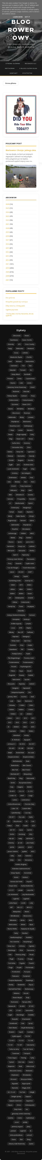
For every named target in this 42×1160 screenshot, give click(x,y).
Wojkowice (15, 1075)
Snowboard (13, 1023)
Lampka (28, 624)
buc (27, 1109)
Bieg (20, 538)
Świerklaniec (14, 340)
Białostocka (15, 765)
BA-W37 (31, 744)
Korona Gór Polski (16, 881)
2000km (29, 714)
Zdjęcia (10, 1105)
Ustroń (12, 572)
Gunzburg (22, 834)
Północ (13, 671)
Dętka (31, 817)
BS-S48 (21, 748)
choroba (30, 460)
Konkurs (25, 877)
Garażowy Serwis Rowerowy (17, 387)
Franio (21, 606)
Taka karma (30, 1045)
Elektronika (19, 348)
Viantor (31, 1062)
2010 (7, 268)
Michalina (31, 409)
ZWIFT (30, 572)
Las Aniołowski (13, 894)
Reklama (16, 993)
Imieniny (11, 843)
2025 (7, 208)
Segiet (10, 1015)
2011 (7, 264)
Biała (27, 761)
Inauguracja (27, 508)
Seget (25, 469)
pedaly (25, 1122)
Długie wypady (21, 434)
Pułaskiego (29, 980)
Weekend (31, 348)
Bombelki (27, 374)
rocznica (23, 697)
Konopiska (16, 619)
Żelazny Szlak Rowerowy (17, 1144)
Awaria (10, 409)
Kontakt (14, 73)
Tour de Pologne (12, 568)
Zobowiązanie (29, 1105)
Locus (13, 628)
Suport (21, 1032)
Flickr (17, 826)
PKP (22, 649)
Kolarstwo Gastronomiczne (21, 869)
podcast (13, 1131)
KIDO (32, 851)
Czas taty (28, 813)
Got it (27, 17)
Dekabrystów (19, 598)
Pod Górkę (11, 963)
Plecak (31, 955)
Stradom (11, 1032)
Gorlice (12, 834)
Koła (9, 482)
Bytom (30, 503)
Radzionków (30, 361)
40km (21, 589)
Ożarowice (14, 366)
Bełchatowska (17, 761)
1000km (23, 533)
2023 (7, 216)
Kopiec (20, 512)
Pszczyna (27, 972)
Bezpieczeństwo (28, 757)
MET (11, 907)
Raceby (11, 985)
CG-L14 (21, 791)
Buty (11, 787)
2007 (7, 280)
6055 (32, 727)
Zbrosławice (26, 529)
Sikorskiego (20, 1015)
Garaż (21, 830)
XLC (31, 370)
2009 (7, 272)
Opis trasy (27, 641)
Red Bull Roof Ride (15, 989)
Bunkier (28, 538)
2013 (7, 256)
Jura (18, 465)
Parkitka (30, 649)
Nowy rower (16, 641)
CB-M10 (12, 791)
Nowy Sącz (11, 946)
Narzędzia (22, 551)
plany (28, 1126)
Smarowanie (26, 1019)
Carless (14, 800)
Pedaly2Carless (17, 654)
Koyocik (29, 881)
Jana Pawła (30, 843)
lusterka (10, 1118)
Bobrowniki (30, 778)
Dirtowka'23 (20, 495)
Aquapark (27, 740)
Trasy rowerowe (25, 486)
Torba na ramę (14, 1049)
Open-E (15, 555)
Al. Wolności (16, 740)
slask (32, 697)
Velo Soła (21, 1062)
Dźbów (15, 602)
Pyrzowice (15, 404)
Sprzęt (30, 1023)
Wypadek (15, 1084)
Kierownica (28, 860)
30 (8, 727)
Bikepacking (27, 774)
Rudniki (30, 675)
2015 (7, 248)
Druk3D (30, 598)
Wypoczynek (26, 1084)
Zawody (31, 456)
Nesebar (25, 933)
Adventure (16, 735)
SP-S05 (31, 1006)
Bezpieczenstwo (13, 757)
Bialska (10, 452)
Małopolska (16, 912)
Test (23, 366)
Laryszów (30, 890)
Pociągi (30, 959)
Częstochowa (30, 379)
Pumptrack (26, 976)
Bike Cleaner (27, 765)
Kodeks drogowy (21, 864)
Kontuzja (26, 619)
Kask (19, 856)
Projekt (19, 967)
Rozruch (32, 499)
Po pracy (20, 959)
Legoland (26, 899)
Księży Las (21, 546)
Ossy (21, 645)
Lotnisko (25, 353)
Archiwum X (11, 744)
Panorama (30, 950)
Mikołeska (13, 920)
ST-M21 (18, 1010)
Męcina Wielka (12, 929)
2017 (7, 240)
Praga (11, 967)
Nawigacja (26, 636)
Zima (28, 447)
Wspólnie (15, 529)
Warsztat (26, 391)
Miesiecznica (27, 916)
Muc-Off (20, 632)
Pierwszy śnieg (20, 955)
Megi (10, 439)
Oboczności (16, 336)
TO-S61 (10, 1045)
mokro (20, 1118)
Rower (27, 336)
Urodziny (15, 473)
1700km (30, 709)
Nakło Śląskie (20, 516)
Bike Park (15, 770)
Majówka (30, 512)
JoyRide (24, 851)
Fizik (33, 821)
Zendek (11, 460)
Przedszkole (16, 972)
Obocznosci (16, 413)
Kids (19, 860)
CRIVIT (22, 796)
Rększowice (16, 679)
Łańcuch (29, 1135)
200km (9, 718)
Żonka (19, 379)
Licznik (23, 903)
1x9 (21, 714)
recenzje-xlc (29, 581)
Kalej (12, 856)
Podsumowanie (28, 400)
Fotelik (25, 826)
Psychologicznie (25, 667)
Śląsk (19, 701)
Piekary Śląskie (12, 396)
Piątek (28, 654)
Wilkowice (13, 490)
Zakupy (16, 576)
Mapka (29, 628)
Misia (30, 920)
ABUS (32, 533)
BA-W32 (22, 744)
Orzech (13, 486)
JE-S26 (20, 843)
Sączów (26, 679)
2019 (7, 232)
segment (23, 1131)
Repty (10, 348)
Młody (10, 516)
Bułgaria (20, 787)
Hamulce (10, 499)
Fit (26, 821)
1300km (11, 709)
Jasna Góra (29, 542)
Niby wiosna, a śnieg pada (15, 306)
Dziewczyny (15, 508)
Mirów (23, 920)
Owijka (30, 645)
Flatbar (9, 826)
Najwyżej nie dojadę (27, 929)
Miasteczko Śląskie (16, 357)
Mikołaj (11, 632)
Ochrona (22, 946)
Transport (27, 1053)
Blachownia (27, 421)
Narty (16, 933)
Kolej (32, 434)
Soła (22, 1023)
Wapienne (11, 1066)
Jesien (30, 847)
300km (29, 585)
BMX (10, 495)
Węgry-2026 (26, 1088)
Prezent (13, 667)
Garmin (29, 830)
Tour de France (28, 1049)
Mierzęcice (11, 551)
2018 (7, 236)
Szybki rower (30, 563)
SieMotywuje (28, 426)
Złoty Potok (18, 1109)
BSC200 (30, 748)
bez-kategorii (26, 473)
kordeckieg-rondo (15, 581)
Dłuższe (11, 542)
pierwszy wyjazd (17, 1126)
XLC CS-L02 (11, 1092)
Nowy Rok (20, 452)
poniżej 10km (12, 697)
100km (13, 585)
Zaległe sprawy (16, 1096)
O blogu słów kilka (28, 68)
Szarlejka (30, 1032)
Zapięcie (28, 1096)
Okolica (31, 551)
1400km (21, 709)
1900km (13, 714)
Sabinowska (15, 525)
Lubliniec (32, 546)
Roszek (26, 993)
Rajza (21, 671)
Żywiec (31, 1144)
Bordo (13, 783)
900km (31, 731)
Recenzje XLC (30, 63)
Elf (8, 821)
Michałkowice (15, 916)
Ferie (31, 477)
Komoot (32, 615)
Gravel (32, 387)
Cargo (31, 796)
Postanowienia (14, 662)
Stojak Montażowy (27, 1028)
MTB (20, 628)
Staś (30, 366)
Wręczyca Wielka (26, 1079)
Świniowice (28, 701)
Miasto (27, 912)
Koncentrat (27, 873)
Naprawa (15, 636)
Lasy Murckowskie (28, 894)
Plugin (12, 959)
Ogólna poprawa (12, 310)
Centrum (24, 396)
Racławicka (21, 985)
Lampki (20, 890)
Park (10, 955)
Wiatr (20, 1066)
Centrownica (26, 800)
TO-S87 (19, 1045)
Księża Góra (13, 886)
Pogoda (22, 963)
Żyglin (11, 465)
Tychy (32, 1058)
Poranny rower (29, 658)
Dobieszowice (13, 400)
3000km (16, 727)
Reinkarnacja (29, 989)
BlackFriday (11, 778)
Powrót (31, 963)
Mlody (22, 417)
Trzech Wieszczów (29, 568)
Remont (23, 520)
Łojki (11, 701)
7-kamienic (12, 731)
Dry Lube (22, 817)
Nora (32, 482)
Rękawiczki (11, 1006)
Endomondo (25, 602)
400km (12, 589)
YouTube (22, 1092)
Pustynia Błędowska (15, 980)
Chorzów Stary (29, 804)
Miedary (17, 482)
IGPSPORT (29, 838)
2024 (7, 212)
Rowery (21, 675)
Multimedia (12, 417)
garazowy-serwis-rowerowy (21, 1114)
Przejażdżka (21, 499)
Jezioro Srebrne (13, 851)
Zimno (19, 1105)
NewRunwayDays (16, 937)
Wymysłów (21, 456)
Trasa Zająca (12, 1058)
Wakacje (10, 456)
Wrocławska (27, 1075)
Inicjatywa (31, 606)
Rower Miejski (17, 997)
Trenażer (23, 370)
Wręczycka (11, 684)
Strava (31, 439)
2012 (7, 260)
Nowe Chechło (27, 340)
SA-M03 (22, 1006)
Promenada (29, 967)
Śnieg (28, 1139)
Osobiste (13, 645)
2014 (7, 252)
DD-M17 (12, 817)
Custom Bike (26, 808)
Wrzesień (13, 1079)
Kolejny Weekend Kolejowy (16, 615)
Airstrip (26, 735)
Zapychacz (29, 1101)
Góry (30, 834)
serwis (29, 383)
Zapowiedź (26, 688)
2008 (7, 276)
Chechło (29, 357)
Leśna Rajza (13, 903)
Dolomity (11, 344)
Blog (20, 778)
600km (12, 593)
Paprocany (25, 555)
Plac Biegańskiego (14, 658)
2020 (7, 228)
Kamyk (11, 512)
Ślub (21, 1139)
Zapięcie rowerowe (15, 1101)
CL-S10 (30, 791)
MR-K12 (29, 907)
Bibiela (13, 538)
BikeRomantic (19, 503)
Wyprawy (22, 684)
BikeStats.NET (15, 774)
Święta (10, 434)
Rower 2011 (20, 439)
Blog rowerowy (21, 29)
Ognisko (31, 946)
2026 (7, 204)
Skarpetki (15, 1019)
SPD (10, 1010)
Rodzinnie (16, 391)
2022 (7, 220)
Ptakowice (15, 976)
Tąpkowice (30, 452)
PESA (21, 950)
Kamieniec (10, 546)
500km (29, 589)
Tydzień (11, 1062)
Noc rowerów (14, 942)
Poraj (9, 563)
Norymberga (27, 942)
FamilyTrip (11, 606)
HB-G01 (11, 838)
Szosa (16, 353)
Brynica (13, 383)
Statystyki (27, 73)
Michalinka (20, 409)
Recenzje (27, 413)
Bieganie (21, 460)
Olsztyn (31, 516)
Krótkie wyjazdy (16, 624)
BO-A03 (11, 748)
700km (22, 731)
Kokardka (21, 611)
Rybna (32, 520)
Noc (25, 482)
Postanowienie (28, 662)
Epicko (20, 542)
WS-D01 (21, 572)
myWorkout (30, 1118)
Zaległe (32, 1092)
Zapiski (25, 576)
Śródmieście (13, 477)
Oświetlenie (13, 649)
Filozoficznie (18, 821)
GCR (33, 826)
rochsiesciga (12, 533)
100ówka (12, 705)
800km (21, 593)
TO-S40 (30, 1040)
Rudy (27, 997)
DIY (10, 598)
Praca (33, 396)
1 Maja (12, 430)
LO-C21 (11, 890)
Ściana (14, 1139)
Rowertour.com (15, 426)
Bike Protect (26, 770)
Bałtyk (10, 753)
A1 (10, 503)
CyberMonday (15, 813)
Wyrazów (15, 1088)
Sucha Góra (16, 443)
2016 (7, 244)
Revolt (29, 671)
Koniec (16, 877)
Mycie (31, 924)
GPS (19, 344)
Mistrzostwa (13, 924)
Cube (21, 383)
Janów (12, 847)
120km (31, 705)
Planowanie (30, 559)
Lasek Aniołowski (13, 469)
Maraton (30, 430)
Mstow (23, 924)
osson (17, 1122)
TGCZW (27, 1036)
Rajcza (31, 985)
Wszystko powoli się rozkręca (17, 302)
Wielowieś (29, 1071)
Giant (10, 361)
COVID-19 (13, 796)
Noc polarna (10, 298)
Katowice (28, 856)
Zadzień (31, 684)
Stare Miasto (13, 1028)
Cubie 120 (15, 808)
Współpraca (15, 421)
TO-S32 (21, 1040)
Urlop (32, 469)
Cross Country (29, 344)
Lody (31, 903)
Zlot (29, 692)
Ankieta (23, 477)
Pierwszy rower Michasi (15, 559)
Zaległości (15, 688)
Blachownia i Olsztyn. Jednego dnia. (21, 150)
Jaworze (21, 847)
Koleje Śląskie (15, 873)
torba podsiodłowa (16, 1135)
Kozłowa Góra (28, 465)
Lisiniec (20, 430)
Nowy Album (16, 374)
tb (30, 1131)
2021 (7, 224)
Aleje (22, 490)
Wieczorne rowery (16, 1071)
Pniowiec (10, 379)
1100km (21, 705)
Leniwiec (31, 417)
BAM (30, 490)
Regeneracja (12, 520)
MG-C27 (20, 907)
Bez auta (31, 753)
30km (25, 727)
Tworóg (23, 1058)
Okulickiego (11, 950)
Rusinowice (14, 1002)
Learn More (18, 17)
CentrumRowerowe (14, 804)
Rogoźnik (12, 675)
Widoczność (30, 1066)
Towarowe (15, 1053)
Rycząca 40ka (26, 1002)
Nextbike (29, 937)
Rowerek (18, 563)
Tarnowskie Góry (17, 447)
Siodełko (31, 1015)
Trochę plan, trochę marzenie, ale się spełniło (19, 314)
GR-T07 (12, 830)
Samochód (29, 1010)
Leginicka (16, 899)
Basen (30, 593)
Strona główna (13, 63)
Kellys (12, 860)
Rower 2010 (26, 404)
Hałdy (20, 838)
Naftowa (30, 632)
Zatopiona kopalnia (17, 692)
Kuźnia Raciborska (27, 886)
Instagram (9, 68)
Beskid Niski (20, 753)
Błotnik (29, 787)
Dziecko (30, 495)
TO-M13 (11, 1040)
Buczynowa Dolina (25, 783)
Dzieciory (27, 443)
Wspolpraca (27, 525)
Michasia (19, 361)
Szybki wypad (16, 1036)
